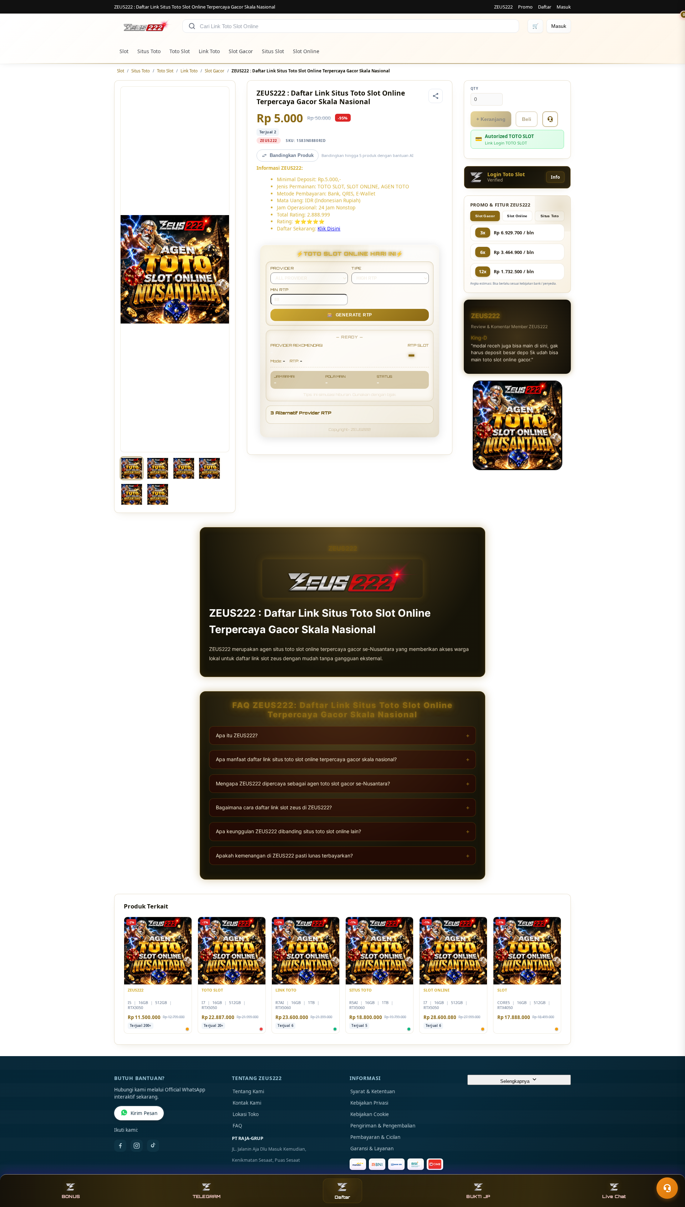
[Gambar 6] (157, 494)
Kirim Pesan (144, 1113)
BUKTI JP (478, 1196)
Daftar (544, 7)
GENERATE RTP (349, 314)
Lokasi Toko (246, 1114)
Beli (526, 119)
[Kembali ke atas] (669, 1170)
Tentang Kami (248, 1091)
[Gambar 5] (131, 494)
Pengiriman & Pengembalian (382, 1125)
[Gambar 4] (209, 468)
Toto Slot (179, 51)
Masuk (564, 7)
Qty (474, 88)
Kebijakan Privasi (369, 1103)
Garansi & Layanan (372, 1148)
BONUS (71, 1196)
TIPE (356, 268)
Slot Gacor (241, 51)
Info (555, 177)
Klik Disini (329, 228)
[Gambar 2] (157, 468)
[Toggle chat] (667, 1188)
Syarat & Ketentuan (372, 1091)
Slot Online (306, 51)
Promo (525, 7)
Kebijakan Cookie (369, 1114)
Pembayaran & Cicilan (375, 1137)
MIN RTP (279, 289)
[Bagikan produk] (435, 96)
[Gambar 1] (131, 468)
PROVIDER (282, 268)
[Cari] (192, 26)
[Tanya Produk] (550, 119)
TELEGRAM (207, 1196)
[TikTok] (153, 1146)
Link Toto (209, 51)
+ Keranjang (491, 119)
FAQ (237, 1125)
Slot (124, 51)
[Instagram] (137, 1146)
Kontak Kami (247, 1103)
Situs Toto (149, 51)
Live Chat (614, 1196)
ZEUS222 (503, 7)
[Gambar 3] (183, 468)
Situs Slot (273, 51)
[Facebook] (120, 1146)
